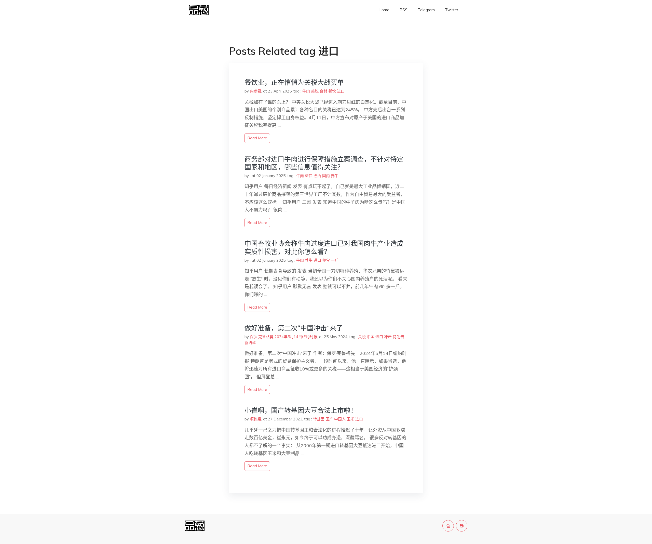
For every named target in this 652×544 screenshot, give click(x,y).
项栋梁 (255, 419)
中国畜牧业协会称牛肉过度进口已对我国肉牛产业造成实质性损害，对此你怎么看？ (323, 247)
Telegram (426, 9)
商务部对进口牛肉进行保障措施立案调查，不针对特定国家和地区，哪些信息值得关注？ (323, 163)
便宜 (326, 260)
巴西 (317, 175)
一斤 (334, 260)
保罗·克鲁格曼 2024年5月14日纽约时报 (283, 336)
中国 (370, 336)
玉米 (350, 419)
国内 (326, 175)
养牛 (334, 175)
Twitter (451, 9)
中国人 (340, 419)
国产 (329, 419)
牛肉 (306, 91)
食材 (323, 91)
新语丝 (250, 342)
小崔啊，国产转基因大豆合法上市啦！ (300, 410)
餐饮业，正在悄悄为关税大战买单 (294, 82)
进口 (341, 91)
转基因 (318, 419)
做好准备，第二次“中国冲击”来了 (293, 328)
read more (257, 138)
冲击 (388, 336)
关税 (315, 91)
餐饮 (332, 91)
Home (383, 9)
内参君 (255, 91)
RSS (404, 9)
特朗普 (398, 336)
